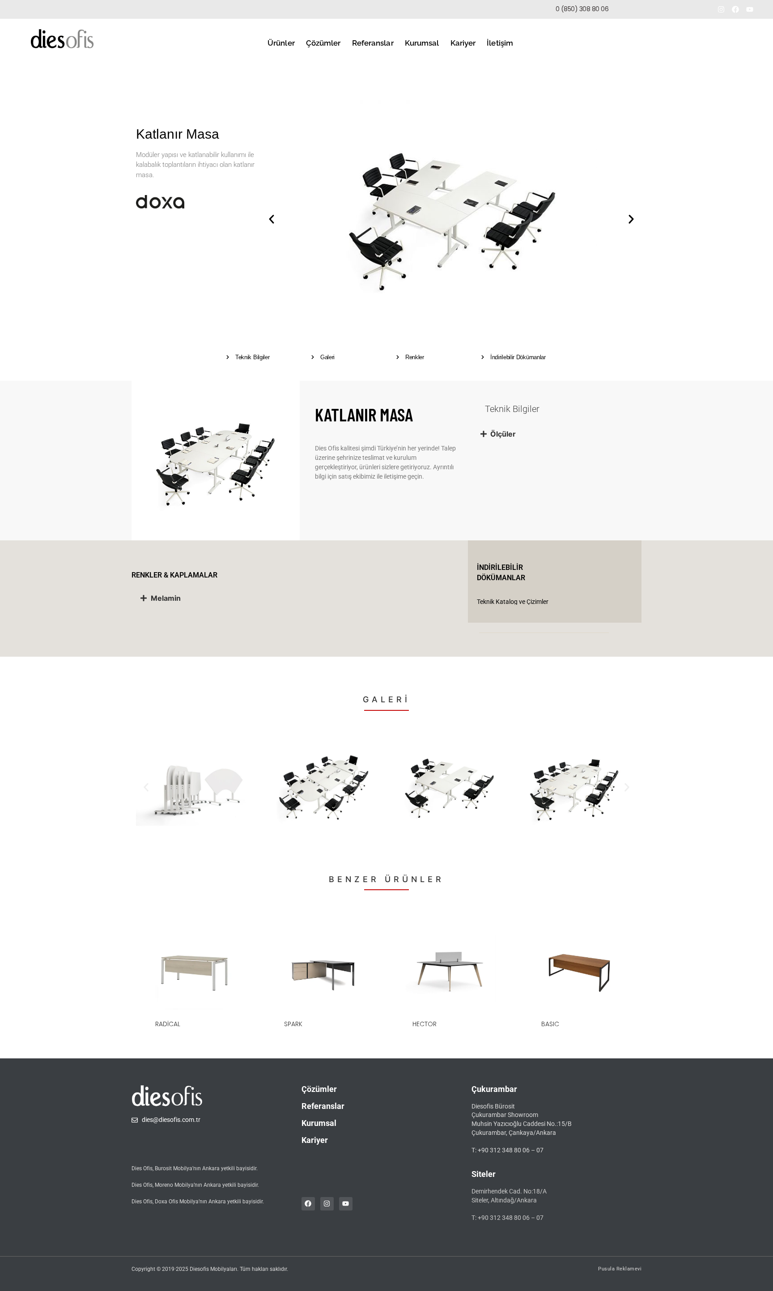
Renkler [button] (414, 357)
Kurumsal (422, 42)
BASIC (550, 1023)
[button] (656, 9)
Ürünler (281, 42)
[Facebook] (735, 9)
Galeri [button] (327, 357)
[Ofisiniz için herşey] (62, 38)
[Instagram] (721, 9)
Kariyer (463, 42)
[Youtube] (749, 9)
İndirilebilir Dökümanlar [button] (518, 357)
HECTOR (424, 1023)
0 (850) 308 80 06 (582, 8)
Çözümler (323, 42)
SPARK (293, 1023)
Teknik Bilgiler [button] (252, 357)
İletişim (500, 42)
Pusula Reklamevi (619, 1269)
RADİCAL (167, 1023)
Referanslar (373, 42)
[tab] (556, 434)
